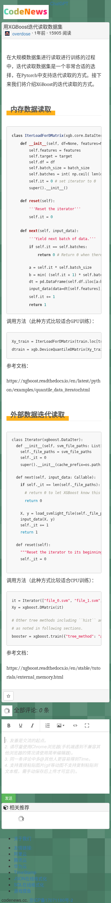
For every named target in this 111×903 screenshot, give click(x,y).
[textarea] (55, 763)
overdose (21, 33)
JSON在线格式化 (30, 878)
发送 (8, 798)
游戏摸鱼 (22, 891)
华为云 (20, 866)
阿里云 (20, 854)
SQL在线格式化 (29, 884)
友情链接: (23, 847)
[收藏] (8, 696)
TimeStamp (25, 872)
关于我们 (22, 838)
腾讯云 (20, 860)
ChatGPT (59, 3)
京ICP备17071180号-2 (51, 900)
